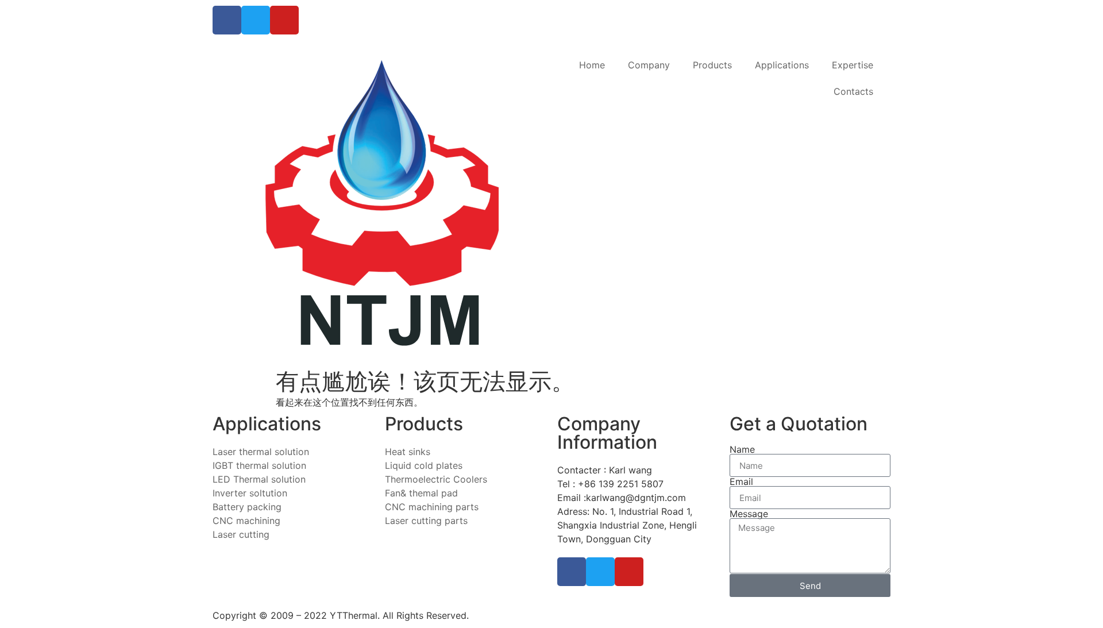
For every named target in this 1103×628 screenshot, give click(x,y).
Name (742, 449)
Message (749, 513)
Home (592, 65)
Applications (782, 65)
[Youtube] (284, 20)
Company (649, 65)
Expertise (852, 65)
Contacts (853, 91)
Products (712, 65)
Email (741, 481)
